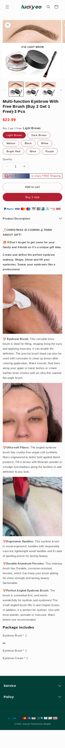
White (44, 143)
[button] (7, 7)
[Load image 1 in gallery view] (16, 89)
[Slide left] (4, 90)
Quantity (7, 159)
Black (28, 143)
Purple (50, 151)
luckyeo (26, 724)
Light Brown (14, 135)
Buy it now (32, 197)
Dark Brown (39, 135)
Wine (33, 151)
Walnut (10, 143)
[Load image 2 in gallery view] (32, 89)
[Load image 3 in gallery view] (49, 89)
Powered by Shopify (41, 724)
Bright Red (13, 151)
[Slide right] (61, 90)
